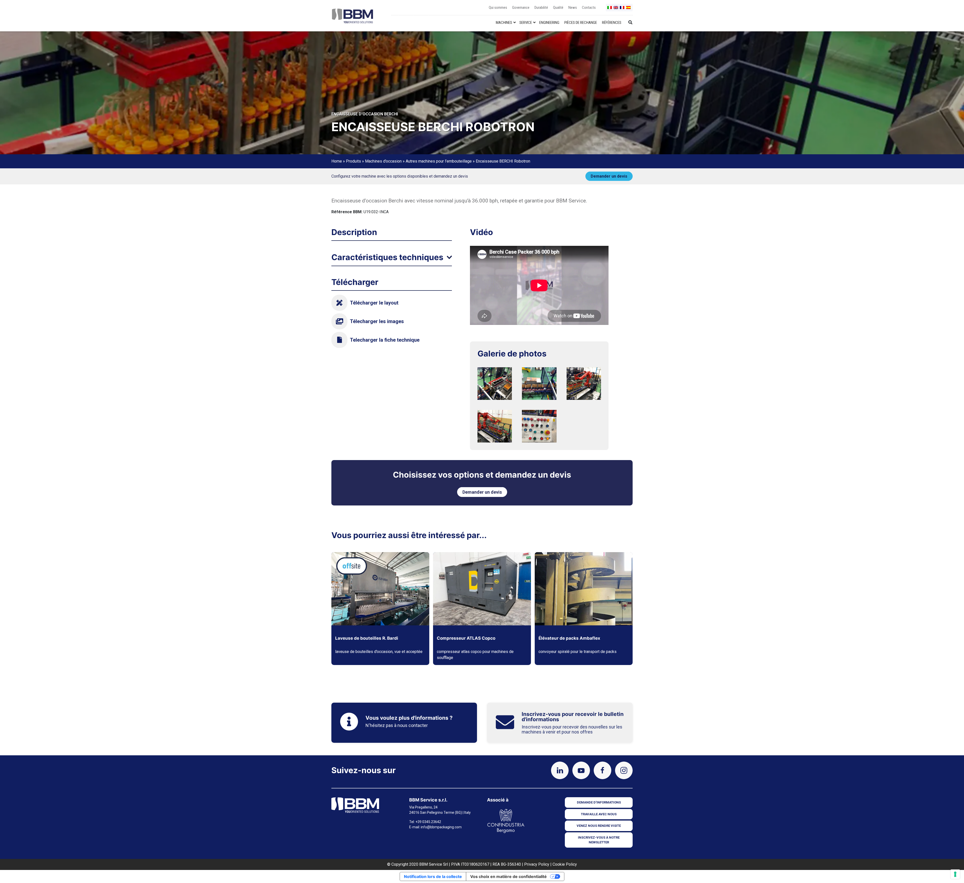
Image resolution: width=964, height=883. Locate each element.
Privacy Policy (536, 864)
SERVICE (525, 22)
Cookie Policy (565, 864)
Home (336, 161)
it (609, 9)
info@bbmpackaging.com (441, 827)
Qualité (558, 7)
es (628, 9)
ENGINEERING (549, 22)
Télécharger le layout (374, 303)
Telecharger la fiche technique (384, 340)
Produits (353, 161)
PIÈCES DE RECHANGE (580, 22)
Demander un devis (609, 176)
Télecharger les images (377, 321)
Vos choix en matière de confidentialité (508, 876)
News (572, 7)
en (616, 9)
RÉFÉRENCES (611, 22)
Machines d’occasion (383, 161)
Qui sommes (498, 7)
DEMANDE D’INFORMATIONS (599, 802)
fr (622, 9)
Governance (520, 7)
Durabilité (541, 7)
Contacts (589, 7)
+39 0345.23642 (428, 822)
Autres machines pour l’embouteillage (439, 161)
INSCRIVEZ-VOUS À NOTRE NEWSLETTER (599, 840)
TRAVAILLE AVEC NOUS (599, 814)
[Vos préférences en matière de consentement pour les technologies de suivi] (955, 874)
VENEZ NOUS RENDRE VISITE (599, 826)
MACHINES (504, 22)
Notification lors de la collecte (433, 876)
